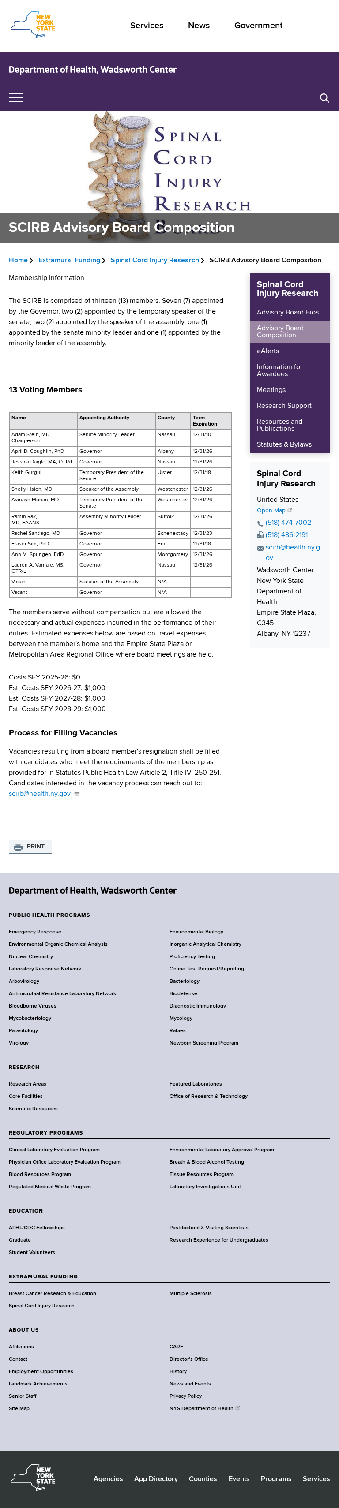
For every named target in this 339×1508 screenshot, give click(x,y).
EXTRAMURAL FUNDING (43, 1277)
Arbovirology (24, 981)
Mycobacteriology (30, 1018)
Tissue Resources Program (202, 1174)
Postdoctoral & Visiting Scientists (209, 1228)
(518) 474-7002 (288, 522)
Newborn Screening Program (204, 1043)
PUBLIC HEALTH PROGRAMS (49, 915)
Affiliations (21, 1347)
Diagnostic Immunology (198, 1006)
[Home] (93, 69)
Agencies (108, 1479)
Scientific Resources (33, 1109)
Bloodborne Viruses (32, 1006)
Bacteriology (185, 981)
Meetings (271, 390)
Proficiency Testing (192, 956)
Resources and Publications (279, 425)
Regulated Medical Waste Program (50, 1187)
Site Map (19, 1408)
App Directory (156, 1479)
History (178, 1371)
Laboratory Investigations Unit (205, 1187)
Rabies (178, 1031)
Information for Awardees (279, 371)
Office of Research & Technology (209, 1096)
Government (258, 25)
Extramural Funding (69, 260)
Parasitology (23, 1031)
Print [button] (36, 847)
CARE (176, 1347)
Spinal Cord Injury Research (155, 260)
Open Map (271, 511)
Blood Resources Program (40, 1174)
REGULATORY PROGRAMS (46, 1133)
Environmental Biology (196, 932)
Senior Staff (22, 1396)
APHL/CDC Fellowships (37, 1228)
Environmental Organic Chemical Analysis (58, 944)
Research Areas (27, 1084)
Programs (276, 1479)
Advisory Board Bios (288, 312)
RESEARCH (24, 1067)
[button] (324, 98)
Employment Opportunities (41, 1371)
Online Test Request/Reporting (207, 969)
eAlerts (268, 351)
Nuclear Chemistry (31, 956)
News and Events (190, 1384)
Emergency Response (35, 932)
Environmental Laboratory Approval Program (222, 1150)
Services (146, 25)
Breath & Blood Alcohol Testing (207, 1162)
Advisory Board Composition (280, 332)
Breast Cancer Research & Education (52, 1293)
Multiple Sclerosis (191, 1293)
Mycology (181, 1018)
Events (239, 1479)
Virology (19, 1043)
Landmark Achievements (38, 1384)
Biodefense (183, 994)
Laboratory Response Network (45, 969)
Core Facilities (26, 1096)
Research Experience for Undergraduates (219, 1240)
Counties (203, 1479)
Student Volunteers (32, 1252)
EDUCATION (26, 1211)
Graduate (20, 1240)
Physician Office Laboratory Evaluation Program (65, 1162)
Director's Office (189, 1359)
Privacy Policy (186, 1396)
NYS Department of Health (202, 1408)
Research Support (284, 406)
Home (18, 260)
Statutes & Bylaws (284, 444)
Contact (18, 1359)
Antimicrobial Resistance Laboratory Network (62, 994)
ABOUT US (24, 1330)
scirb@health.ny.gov (40, 794)
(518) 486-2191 (287, 535)
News (199, 25)
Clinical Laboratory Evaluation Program (54, 1150)
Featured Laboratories (196, 1084)
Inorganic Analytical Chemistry (205, 944)
